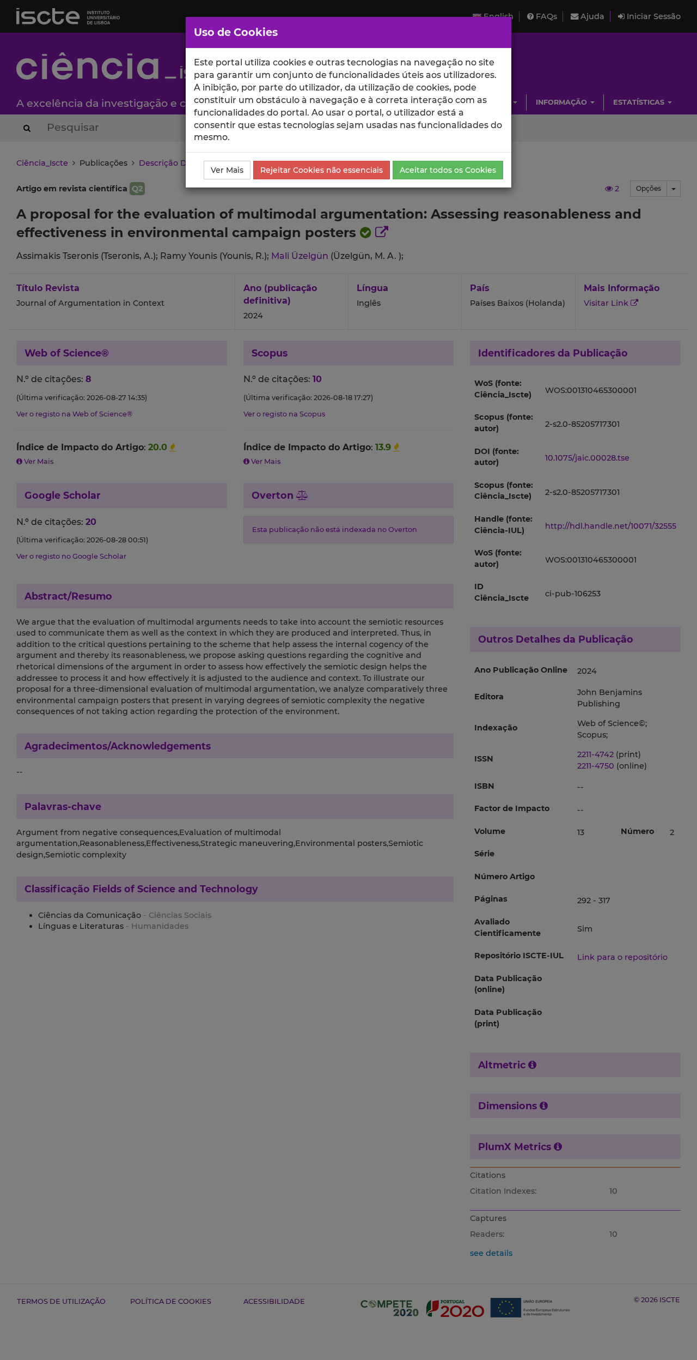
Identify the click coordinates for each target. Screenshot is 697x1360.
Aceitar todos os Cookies (448, 170)
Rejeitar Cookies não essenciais (321, 170)
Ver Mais (227, 170)
